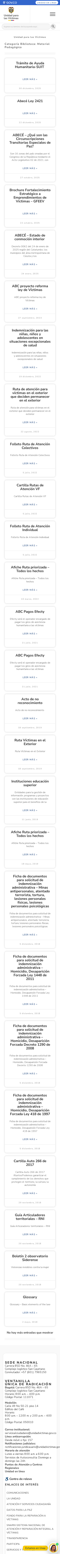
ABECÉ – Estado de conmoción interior (30, 237)
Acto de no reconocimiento (30, 701)
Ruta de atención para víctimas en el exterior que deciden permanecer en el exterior (30, 395)
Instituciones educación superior (30, 783)
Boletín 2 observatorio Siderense (30, 1258)
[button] (13, 2)
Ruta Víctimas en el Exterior (30, 742)
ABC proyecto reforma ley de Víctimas (30, 288)
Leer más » (30, 79)
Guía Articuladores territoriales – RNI (30, 1217)
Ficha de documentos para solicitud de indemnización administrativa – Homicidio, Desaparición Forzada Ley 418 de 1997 (30, 1104)
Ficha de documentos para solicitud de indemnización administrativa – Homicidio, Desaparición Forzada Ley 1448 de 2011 (30, 967)
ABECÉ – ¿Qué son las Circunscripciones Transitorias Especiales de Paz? (30, 141)
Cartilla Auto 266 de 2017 (30, 1163)
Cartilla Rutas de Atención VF (30, 487)
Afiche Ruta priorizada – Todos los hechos (30, 569)
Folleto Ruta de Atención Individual (30, 528)
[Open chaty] (53, 1548)
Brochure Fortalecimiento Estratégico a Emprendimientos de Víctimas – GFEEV (30, 196)
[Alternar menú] (52, 14)
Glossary (30, 1297)
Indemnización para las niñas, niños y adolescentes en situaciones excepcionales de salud (30, 338)
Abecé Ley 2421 (30, 101)
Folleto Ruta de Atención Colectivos (30, 446)
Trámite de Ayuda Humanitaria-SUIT (30, 65)
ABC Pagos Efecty (30, 611)
